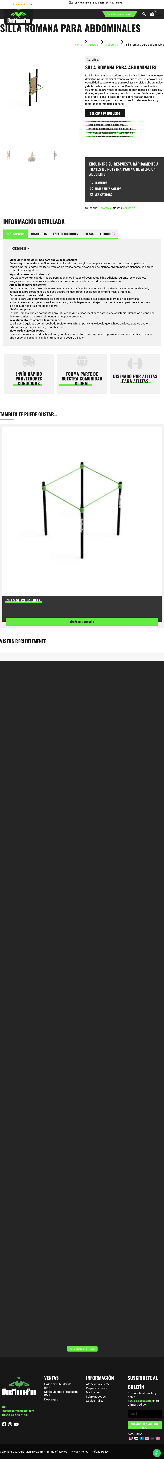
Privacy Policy (79, 1451)
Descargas (39, 233)
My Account (94, 1392)
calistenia (129, 208)
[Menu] (160, 14)
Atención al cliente (98, 1384)
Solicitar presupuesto (120, 14)
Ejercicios (107, 233)
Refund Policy (100, 1451)
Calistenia (105, 208)
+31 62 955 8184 (16, 1415)
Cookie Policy (94, 1400)
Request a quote (96, 1388)
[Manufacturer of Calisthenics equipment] (18, 15)
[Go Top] (158, 1442)
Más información (83, 622)
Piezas (89, 233)
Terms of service (57, 1451)
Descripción (15, 233)
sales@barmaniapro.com (18, 1410)
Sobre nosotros (96, 1396)
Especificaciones (65, 233)
